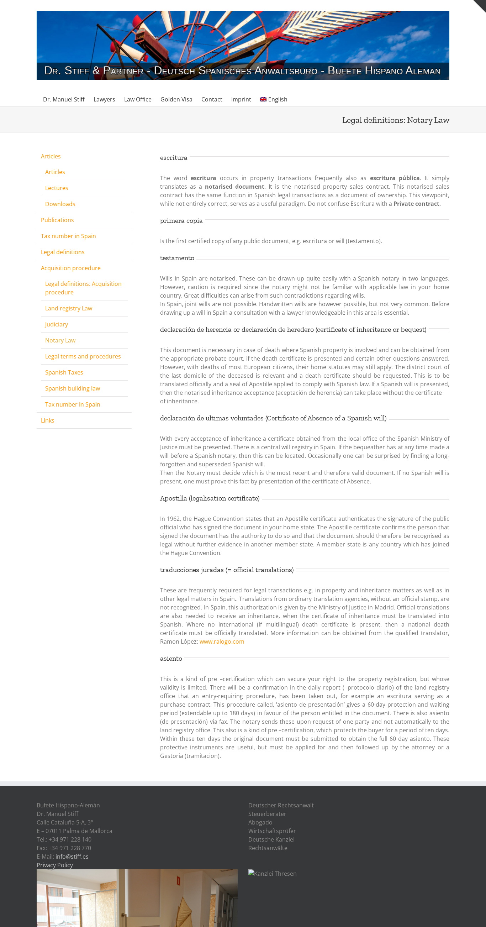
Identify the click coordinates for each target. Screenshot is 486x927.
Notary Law (60, 340)
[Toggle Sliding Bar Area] (479, 6)
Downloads (60, 204)
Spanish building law (72, 388)
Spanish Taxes (64, 372)
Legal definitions (63, 252)
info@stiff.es (72, 856)
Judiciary (56, 324)
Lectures (56, 188)
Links (47, 420)
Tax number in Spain (68, 236)
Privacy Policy (55, 865)
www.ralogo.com (222, 641)
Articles (51, 156)
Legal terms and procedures (83, 356)
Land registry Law (68, 308)
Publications (57, 220)
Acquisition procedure (71, 268)
